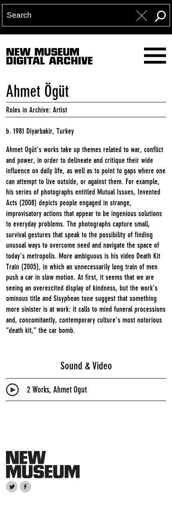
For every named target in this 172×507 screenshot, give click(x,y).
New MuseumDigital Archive (49, 58)
